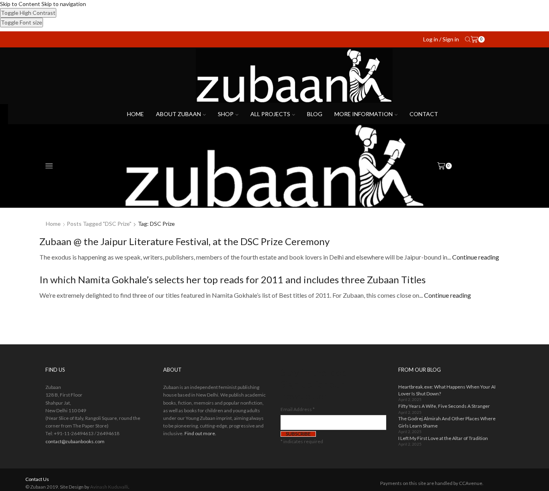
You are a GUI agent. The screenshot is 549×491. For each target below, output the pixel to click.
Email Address (298, 409)
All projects (270, 113)
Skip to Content (20, 3)
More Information (363, 113)
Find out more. (200, 433)
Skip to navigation (63, 3)
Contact (424, 113)
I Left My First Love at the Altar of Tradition (443, 438)
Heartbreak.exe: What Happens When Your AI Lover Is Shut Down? (447, 390)
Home (135, 113)
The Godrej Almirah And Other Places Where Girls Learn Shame (447, 421)
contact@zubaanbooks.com (74, 441)
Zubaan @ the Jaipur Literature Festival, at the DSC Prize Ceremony (184, 241)
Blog (314, 113)
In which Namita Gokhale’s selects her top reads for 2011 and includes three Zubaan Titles (232, 279)
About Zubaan (178, 113)
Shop (226, 113)
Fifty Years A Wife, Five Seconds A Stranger (444, 406)
